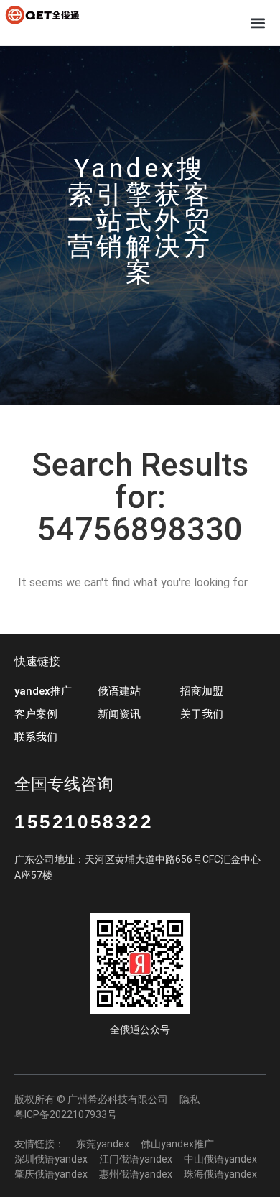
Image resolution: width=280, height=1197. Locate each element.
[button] (257, 22)
